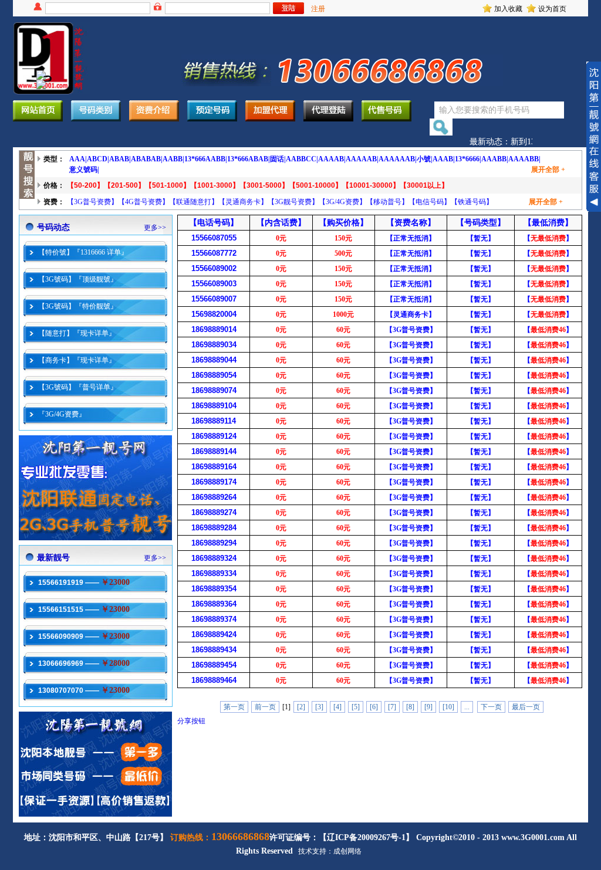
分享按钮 (191, 721)
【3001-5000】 (264, 185)
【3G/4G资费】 (342, 202)
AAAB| (444, 159)
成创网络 (347, 851)
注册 (318, 9)
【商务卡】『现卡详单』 (77, 360)
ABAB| (120, 159)
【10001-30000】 (371, 185)
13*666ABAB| (248, 159)
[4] (337, 707)
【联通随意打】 (193, 202)
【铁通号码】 (472, 202)
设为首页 (552, 9)
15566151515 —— (84, 609)
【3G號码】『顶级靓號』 (77, 279)
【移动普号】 (387, 202)
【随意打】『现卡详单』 (77, 333)
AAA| (78, 159)
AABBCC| (302, 159)
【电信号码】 (429, 202)
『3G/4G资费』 (62, 414)
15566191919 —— (84, 582)
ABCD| (98, 159)
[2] (301, 707)
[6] (374, 707)
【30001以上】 (424, 185)
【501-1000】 (167, 185)
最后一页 (526, 707)
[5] (356, 707)
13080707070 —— (84, 690)
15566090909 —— (84, 636)
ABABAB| (147, 159)
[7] (392, 707)
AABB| (173, 159)
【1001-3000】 (214, 185)
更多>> (155, 228)
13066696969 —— (84, 663)
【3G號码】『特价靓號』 (77, 306)
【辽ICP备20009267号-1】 (366, 837)
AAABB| (494, 159)
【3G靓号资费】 (293, 202)
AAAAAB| (362, 159)
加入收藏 (508, 9)
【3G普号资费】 (92, 202)
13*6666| (468, 159)
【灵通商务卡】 (243, 202)
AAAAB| (332, 159)
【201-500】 (124, 185)
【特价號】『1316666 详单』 (83, 252)
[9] (428, 707)
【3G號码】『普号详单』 (77, 387)
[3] (319, 707)
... (467, 707)
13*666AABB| (205, 159)
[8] (410, 707)
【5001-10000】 (315, 185)
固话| (278, 159)
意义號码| (84, 169)
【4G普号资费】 (143, 202)
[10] (448, 707)
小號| (425, 159)
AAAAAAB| (398, 159)
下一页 (491, 707)
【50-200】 (85, 185)
